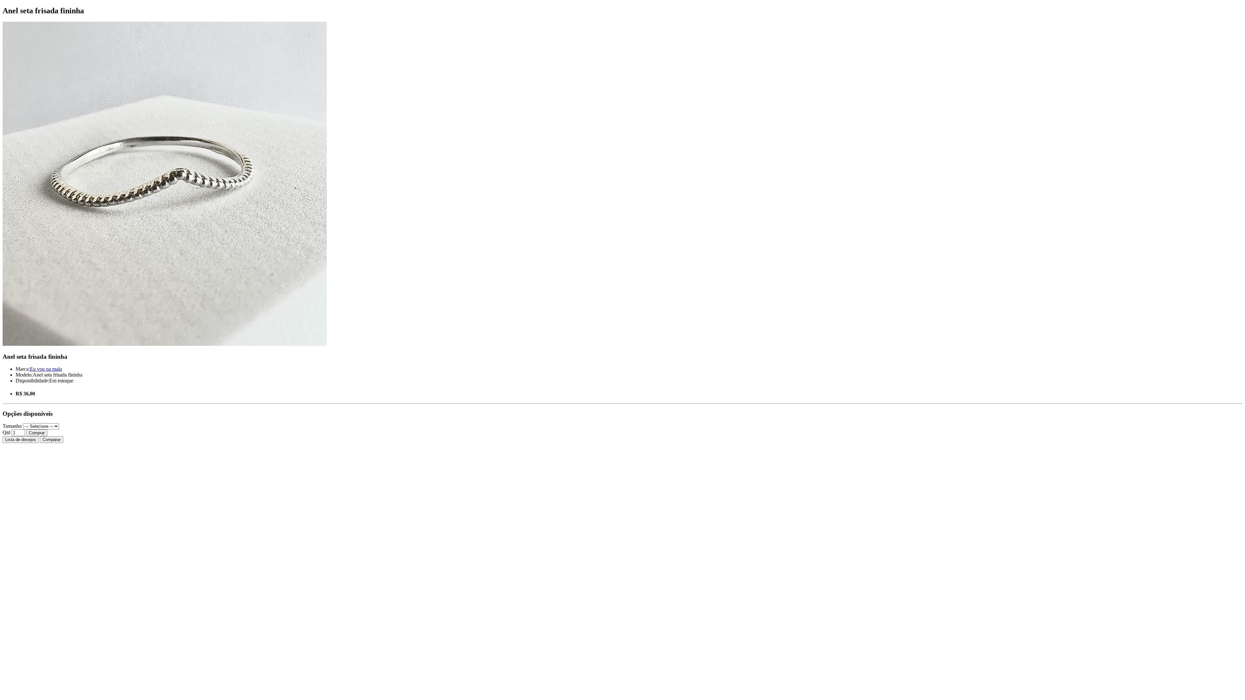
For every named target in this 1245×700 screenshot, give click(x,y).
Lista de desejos (20, 439)
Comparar (51, 439)
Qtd (6, 432)
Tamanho (12, 426)
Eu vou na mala (46, 369)
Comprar (37, 432)
